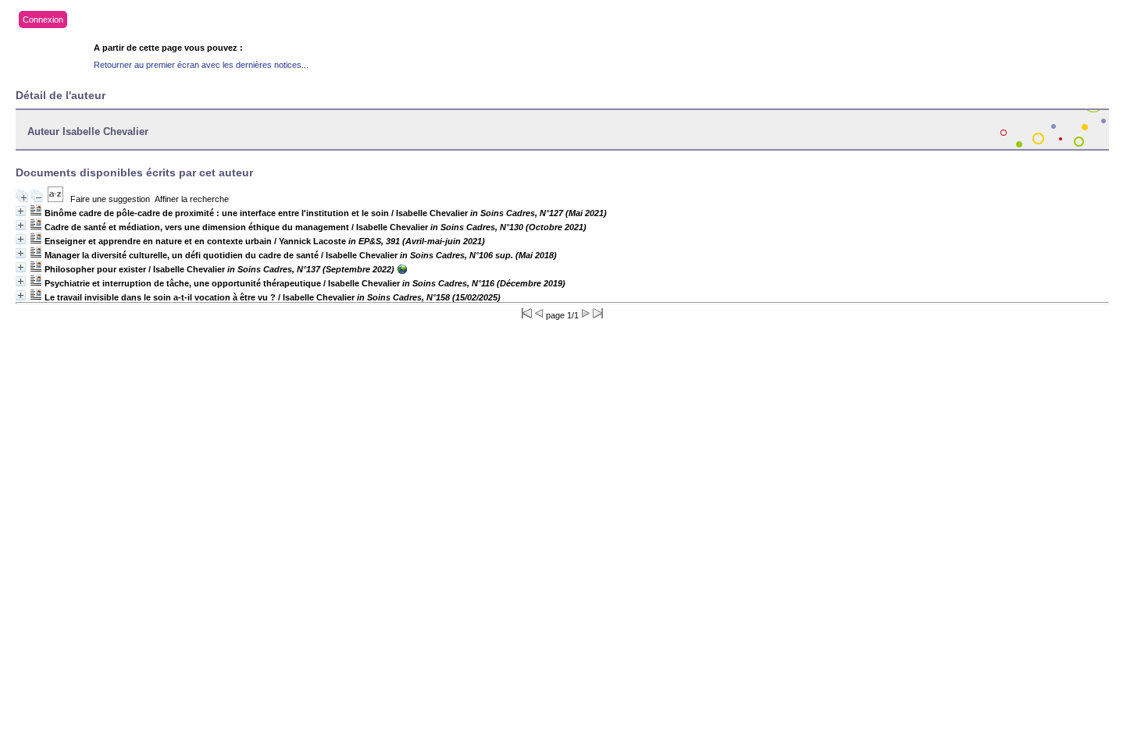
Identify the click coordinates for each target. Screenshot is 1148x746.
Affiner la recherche (192, 199)
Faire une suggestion (110, 199)
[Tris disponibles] (55, 199)
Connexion (43, 19)
